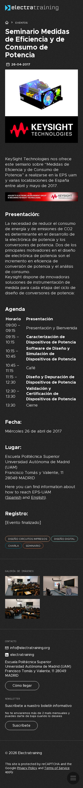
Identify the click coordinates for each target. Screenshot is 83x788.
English (37, 498)
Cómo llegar (22, 685)
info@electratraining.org (30, 648)
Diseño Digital (64, 539)
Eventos (21, 22)
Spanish (13, 498)
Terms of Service (57, 768)
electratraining (22, 654)
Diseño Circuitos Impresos (27, 539)
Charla (13, 545)
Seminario (33, 545)
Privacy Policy (27, 768)
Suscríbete (21, 725)
